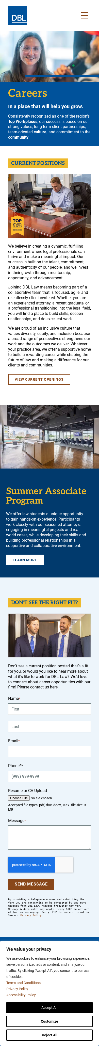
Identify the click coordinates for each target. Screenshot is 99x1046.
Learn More (25, 560)
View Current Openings (39, 379)
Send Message (31, 884)
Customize (49, 1021)
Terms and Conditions (23, 983)
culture (40, 132)
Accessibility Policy (21, 995)
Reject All (49, 1035)
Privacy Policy (17, 989)
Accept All (49, 1008)
